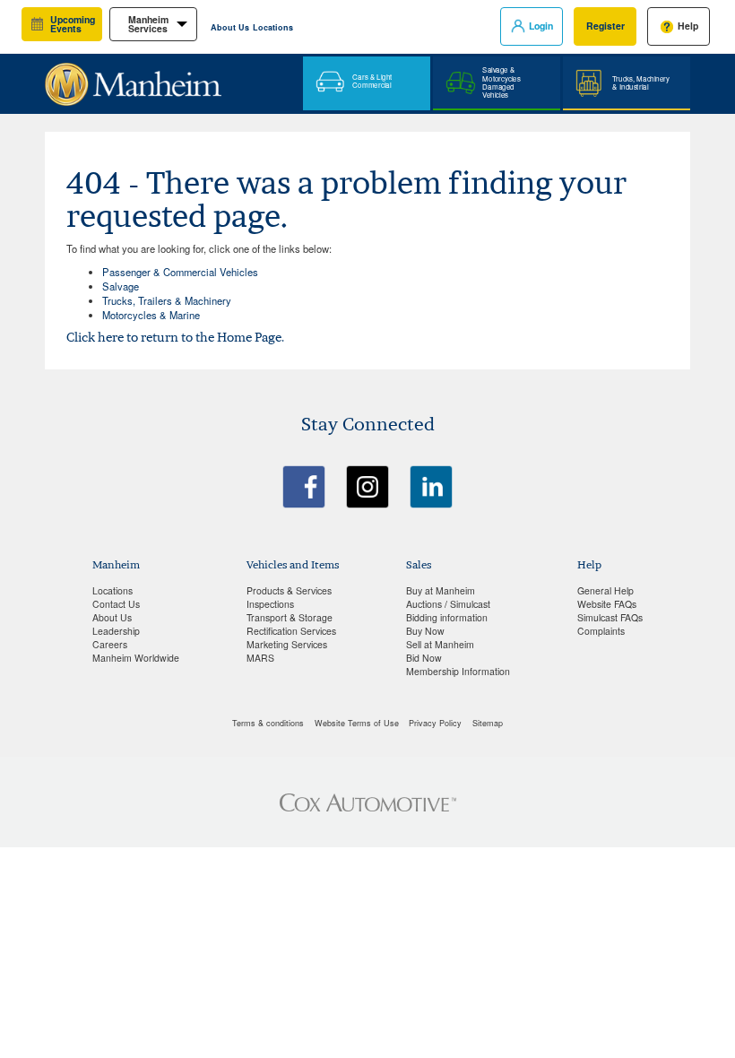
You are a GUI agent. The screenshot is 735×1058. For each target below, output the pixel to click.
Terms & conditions (268, 723)
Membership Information (458, 671)
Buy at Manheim (440, 590)
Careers (109, 644)
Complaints (601, 630)
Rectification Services (291, 630)
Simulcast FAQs (610, 617)
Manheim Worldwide (135, 657)
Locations (273, 27)
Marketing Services (286, 644)
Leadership (116, 630)
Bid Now (424, 657)
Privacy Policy (435, 723)
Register (605, 25)
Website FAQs (606, 604)
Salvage (120, 286)
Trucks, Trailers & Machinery (166, 300)
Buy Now (425, 630)
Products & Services (289, 590)
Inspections (270, 604)
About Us (230, 27)
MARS (260, 657)
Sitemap (487, 723)
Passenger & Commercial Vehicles (180, 271)
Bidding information (447, 617)
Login (541, 25)
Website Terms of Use (357, 723)
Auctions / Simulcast (448, 604)
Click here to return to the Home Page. (175, 337)
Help (688, 25)
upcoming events (72, 24)
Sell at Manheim (440, 644)
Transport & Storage (289, 617)
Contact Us (116, 604)
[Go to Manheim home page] (133, 77)
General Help (605, 590)
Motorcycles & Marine (151, 315)
